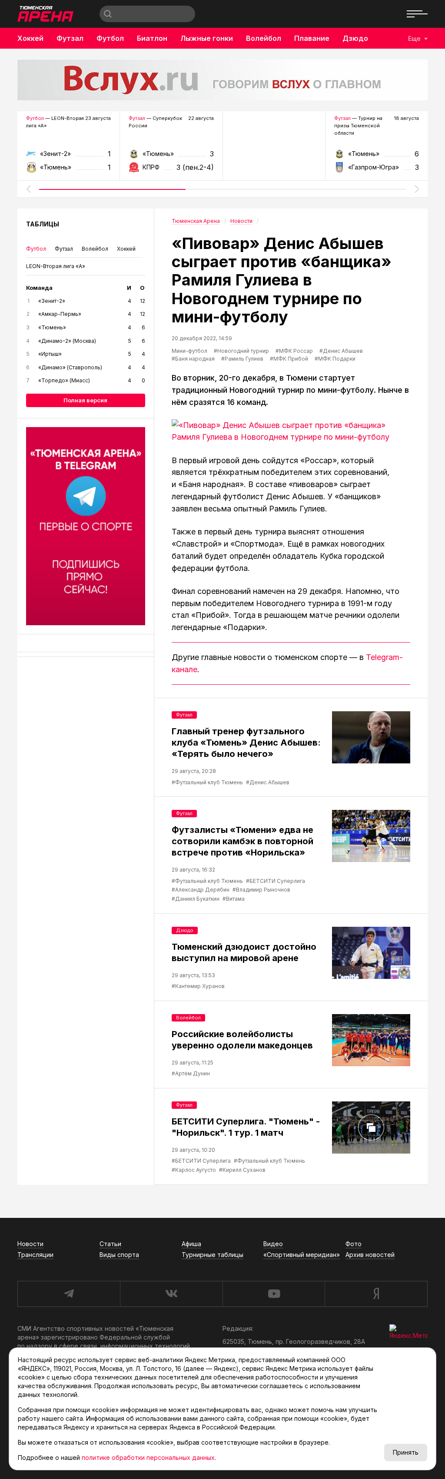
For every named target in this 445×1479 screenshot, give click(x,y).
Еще (414, 38)
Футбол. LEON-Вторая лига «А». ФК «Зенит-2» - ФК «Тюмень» (68, 156)
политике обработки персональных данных (148, 1457)
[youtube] (273, 1294)
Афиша (191, 1243)
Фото (353, 1243)
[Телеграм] (85, 526)
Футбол (110, 38)
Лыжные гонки (206, 38)
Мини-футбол (189, 351)
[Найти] (108, 14)
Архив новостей (370, 1254)
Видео (273, 1243)
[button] (28, 189)
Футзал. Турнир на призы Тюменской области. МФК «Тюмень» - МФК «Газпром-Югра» (376, 156)
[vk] (171, 1294)
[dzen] (376, 1294)
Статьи (110, 1243)
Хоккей (30, 38)
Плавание (311, 38)
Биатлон (152, 38)
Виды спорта (119, 1254)
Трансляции (35, 1254)
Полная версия (85, 400)
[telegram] (68, 1294)
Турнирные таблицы (212, 1254)
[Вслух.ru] (222, 80)
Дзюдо (355, 38)
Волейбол (263, 38)
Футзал (69, 38)
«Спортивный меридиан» (301, 1254)
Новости (30, 1243)
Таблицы (42, 224)
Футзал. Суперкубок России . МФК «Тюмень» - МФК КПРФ (171, 156)
